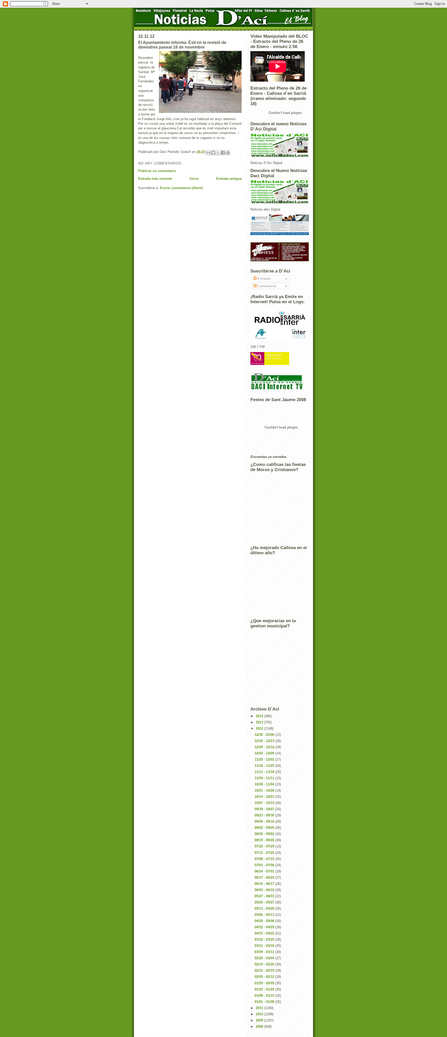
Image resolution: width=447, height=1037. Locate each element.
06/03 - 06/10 (265, 890)
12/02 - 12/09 (265, 753)
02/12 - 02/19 (265, 970)
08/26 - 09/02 (265, 834)
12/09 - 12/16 (265, 747)
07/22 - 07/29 (265, 846)
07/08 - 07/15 (265, 859)
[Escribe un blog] (213, 152)
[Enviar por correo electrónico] (208, 152)
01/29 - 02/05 (265, 983)
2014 (260, 716)
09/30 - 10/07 (265, 809)
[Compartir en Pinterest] (227, 152)
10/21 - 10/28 (265, 790)
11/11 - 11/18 (265, 772)
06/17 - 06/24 (265, 877)
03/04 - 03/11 (265, 952)
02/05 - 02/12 (265, 977)
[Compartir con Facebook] (223, 152)
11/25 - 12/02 (265, 759)
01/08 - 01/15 (265, 995)
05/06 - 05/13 (265, 915)
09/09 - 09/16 (265, 821)
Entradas (264, 278)
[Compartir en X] (218, 152)
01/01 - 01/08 (265, 1002)
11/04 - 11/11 (265, 778)
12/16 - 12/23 (265, 741)
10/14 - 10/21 (265, 797)
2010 (260, 1014)
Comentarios (267, 286)
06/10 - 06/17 (265, 884)
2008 (260, 1026)
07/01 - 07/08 (265, 865)
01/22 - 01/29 (265, 989)
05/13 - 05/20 (265, 908)
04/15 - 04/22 (265, 933)
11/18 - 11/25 (265, 766)
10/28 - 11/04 (265, 784)
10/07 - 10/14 (265, 803)
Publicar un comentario (157, 171)
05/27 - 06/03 (265, 896)
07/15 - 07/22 (265, 853)
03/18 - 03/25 (265, 939)
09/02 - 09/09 (265, 828)
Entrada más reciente (155, 179)
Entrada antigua (229, 179)
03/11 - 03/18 (265, 946)
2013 (260, 722)
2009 (260, 1020)
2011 (260, 1008)
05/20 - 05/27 (265, 902)
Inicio (194, 179)
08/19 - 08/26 (265, 840)
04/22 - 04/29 (265, 927)
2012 (260, 728)
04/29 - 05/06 (265, 921)
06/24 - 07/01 (265, 871)
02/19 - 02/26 (265, 964)
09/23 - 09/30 (265, 815)
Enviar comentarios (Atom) (181, 188)
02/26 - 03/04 (265, 958)
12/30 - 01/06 (265, 735)
